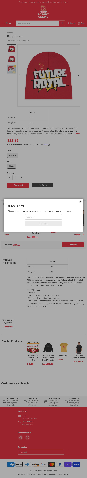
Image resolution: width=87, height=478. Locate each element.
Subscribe (43, 224)
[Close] (80, 201)
